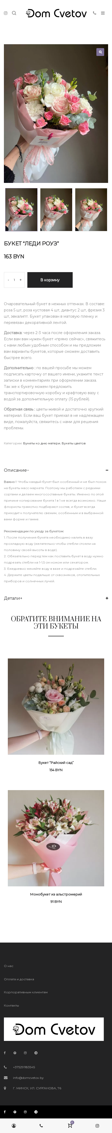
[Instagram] (25, 1053)
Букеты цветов (74, 443)
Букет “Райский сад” (56, 762)
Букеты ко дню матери (41, 443)
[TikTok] (15, 1053)
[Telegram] (36, 1053)
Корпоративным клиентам (26, 992)
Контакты (11, 1005)
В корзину (50, 280)
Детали (12, 598)
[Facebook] (5, 1053)
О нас (8, 966)
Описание (15, 470)
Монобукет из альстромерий (56, 894)
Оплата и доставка (19, 979)
